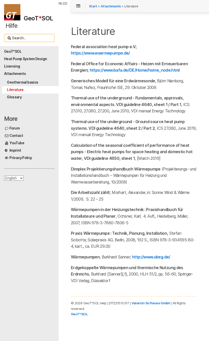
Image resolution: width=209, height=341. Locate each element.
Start (93, 6)
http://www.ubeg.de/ (151, 256)
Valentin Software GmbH (151, 303)
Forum (14, 128)
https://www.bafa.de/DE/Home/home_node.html (135, 70)
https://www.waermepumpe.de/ (100, 53)
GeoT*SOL (79, 314)
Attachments (111, 6)
